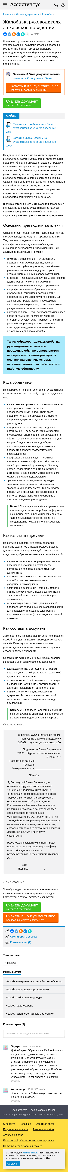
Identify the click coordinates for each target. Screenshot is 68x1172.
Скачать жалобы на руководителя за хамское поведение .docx (31, 128)
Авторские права (13, 1135)
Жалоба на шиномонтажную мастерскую (30, 1013)
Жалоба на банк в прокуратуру (24, 997)
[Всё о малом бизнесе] (25, 5)
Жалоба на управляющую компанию (27, 989)
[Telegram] (9, 34)
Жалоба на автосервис (19, 1005)
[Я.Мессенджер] (23, 34)
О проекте (9, 1124)
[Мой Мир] (18, 34)
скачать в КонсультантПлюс (33, 78)
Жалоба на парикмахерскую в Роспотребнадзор (34, 981)
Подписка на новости (15, 1129)
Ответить (15, 1081)
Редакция (25, 1124)
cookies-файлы (30, 1152)
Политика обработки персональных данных (28, 1140)
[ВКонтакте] (5, 34)
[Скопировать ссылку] (27, 34)
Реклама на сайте (43, 1129)
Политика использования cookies (22, 1146)
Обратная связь (45, 1124)
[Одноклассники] (14, 34)
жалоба (11, 962)
